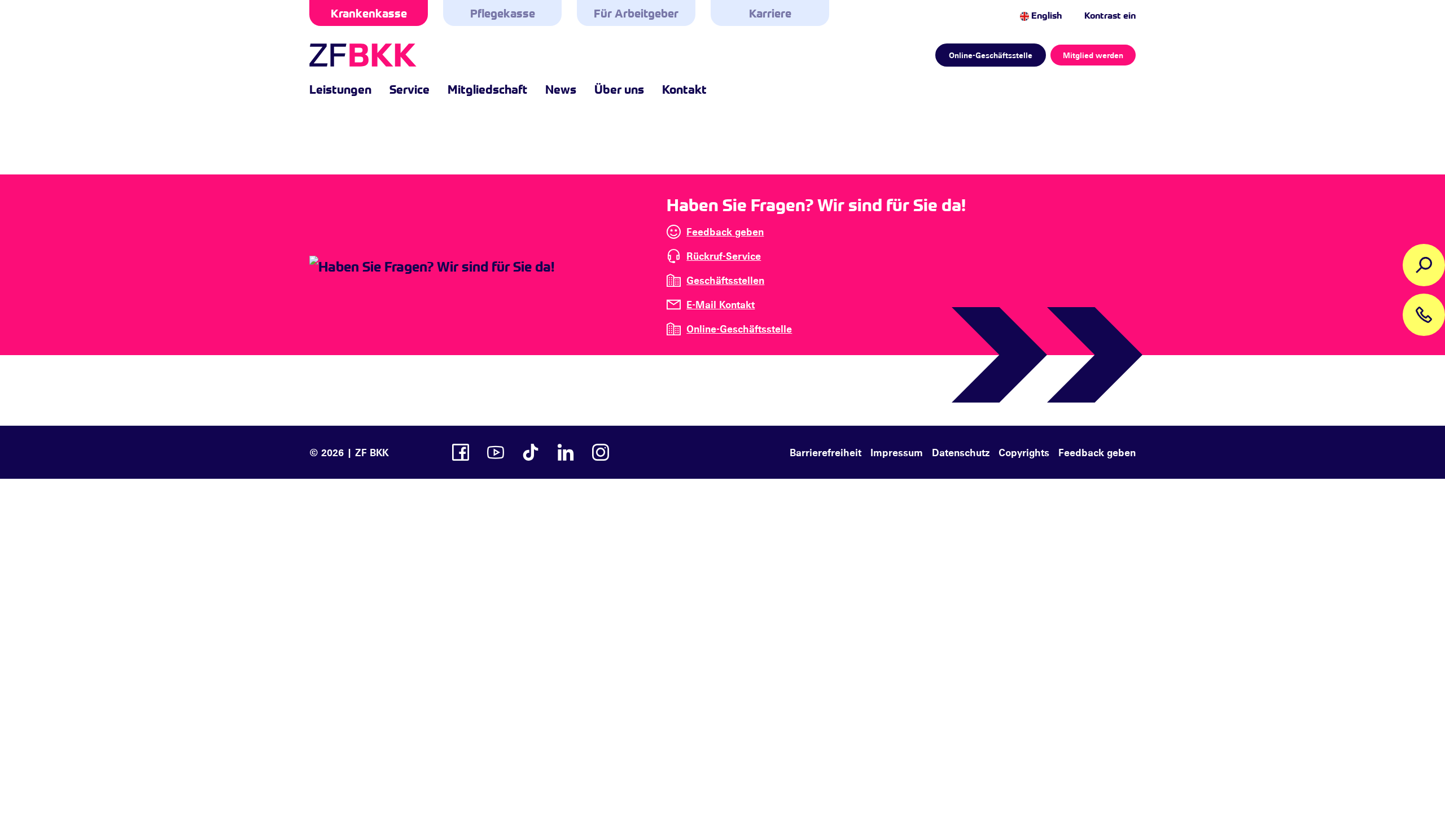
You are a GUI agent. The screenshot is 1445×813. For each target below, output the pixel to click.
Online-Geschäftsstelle (990, 55)
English (1045, 14)
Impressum (896, 452)
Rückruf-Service (723, 256)
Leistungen (340, 88)
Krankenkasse (369, 13)
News (560, 88)
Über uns (619, 88)
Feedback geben (725, 231)
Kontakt (684, 88)
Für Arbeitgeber (636, 13)
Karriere (770, 13)
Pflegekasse (502, 13)
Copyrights (1024, 452)
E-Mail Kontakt (720, 304)
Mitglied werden (1093, 55)
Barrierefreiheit (825, 452)
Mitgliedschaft (487, 88)
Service (409, 88)
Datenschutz (960, 452)
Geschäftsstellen (725, 280)
